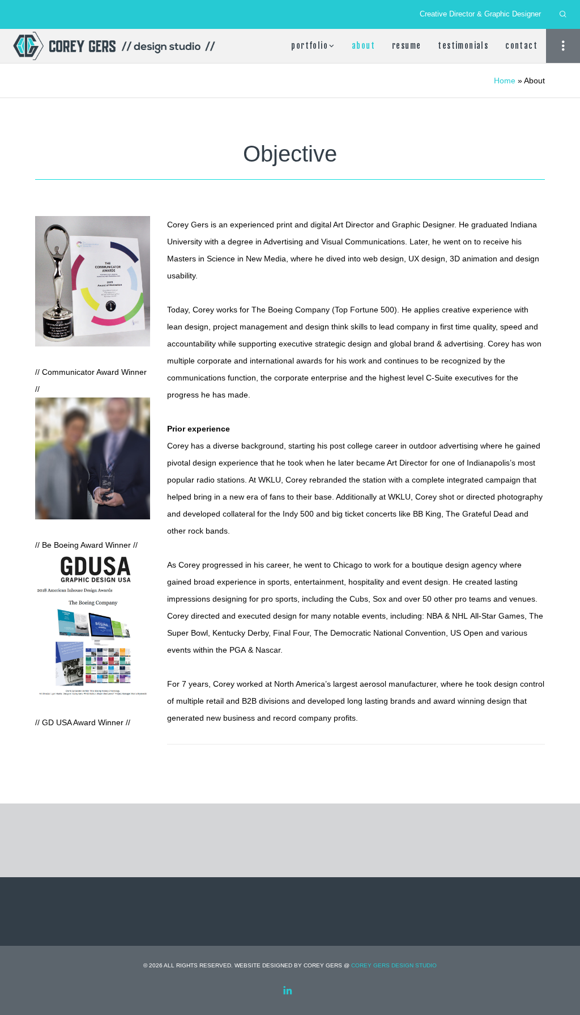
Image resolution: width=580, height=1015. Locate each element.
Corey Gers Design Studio (394, 965)
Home (504, 80)
